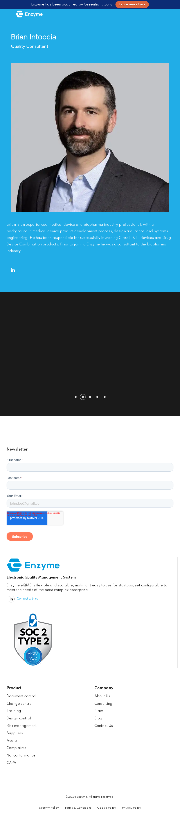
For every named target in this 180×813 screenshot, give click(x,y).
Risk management (22, 726)
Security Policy (49, 807)
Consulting (103, 704)
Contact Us (103, 726)
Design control (19, 718)
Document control (21, 696)
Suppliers (15, 733)
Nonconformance (21, 755)
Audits (12, 741)
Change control (20, 704)
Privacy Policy (131, 807)
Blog (98, 718)
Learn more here (132, 4)
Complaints (16, 748)
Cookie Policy (106, 807)
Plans (99, 711)
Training (14, 711)
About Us (102, 696)
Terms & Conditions (78, 807)
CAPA (11, 763)
